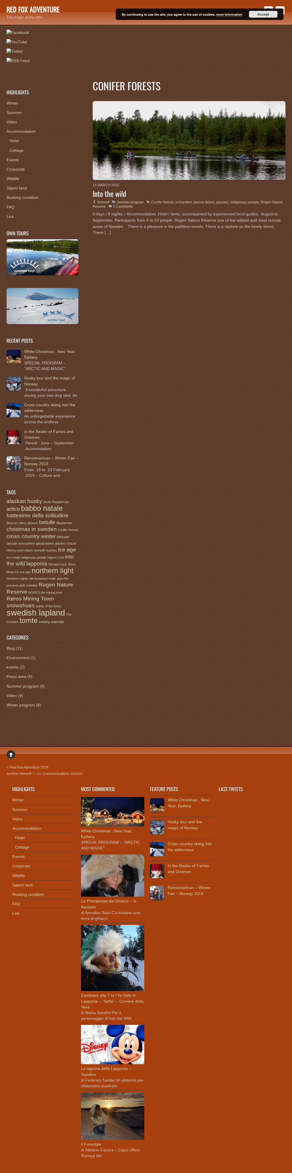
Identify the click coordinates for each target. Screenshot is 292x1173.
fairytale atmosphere (21, 543)
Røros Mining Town (30, 599)
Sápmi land (17, 188)
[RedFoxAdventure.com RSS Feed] (18, 61)
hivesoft (103, 202)
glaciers (222, 202)
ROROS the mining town (45, 592)
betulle (47, 522)
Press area (16, 676)
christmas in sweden (32, 529)
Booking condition (22, 197)
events (13, 667)
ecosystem (183, 202)
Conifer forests (162, 202)
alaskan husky (24, 501)
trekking (44, 622)
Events (13, 160)
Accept (263, 14)
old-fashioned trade (42, 578)
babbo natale (42, 508)
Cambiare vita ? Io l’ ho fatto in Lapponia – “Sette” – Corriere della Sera (112, 1001)
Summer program (130, 202)
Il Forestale (91, 1144)
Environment (18, 657)
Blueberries (64, 523)
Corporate (16, 169)
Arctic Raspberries (56, 502)
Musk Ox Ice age (19, 572)
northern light (53, 571)
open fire (63, 578)
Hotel (14, 140)
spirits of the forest (49, 606)
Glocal (71, 543)
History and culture (20, 550)
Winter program (21, 705)
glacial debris (204, 202)
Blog (11, 648)
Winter (12, 103)
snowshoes (21, 605)
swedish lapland (36, 612)
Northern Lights (17, 578)
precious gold (16, 585)
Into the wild (109, 193)
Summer (14, 112)
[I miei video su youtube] (17, 42)
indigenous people (244, 202)
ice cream (13, 557)
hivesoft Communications (44, 774)
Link (10, 216)
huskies (51, 550)
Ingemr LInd (55, 557)
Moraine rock (57, 564)
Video (12, 122)
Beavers (12, 523)
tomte (29, 620)
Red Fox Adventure (25, 767)
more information (229, 14)
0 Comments (123, 207)
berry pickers (28, 523)
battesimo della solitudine (37, 515)
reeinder (32, 585)
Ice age (67, 550)
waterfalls (57, 622)
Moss (72, 564)
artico (13, 509)
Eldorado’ (63, 537)
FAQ (11, 207)
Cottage (16, 150)
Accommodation (21, 131)
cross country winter (31, 536)
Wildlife (13, 178)
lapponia (36, 564)
